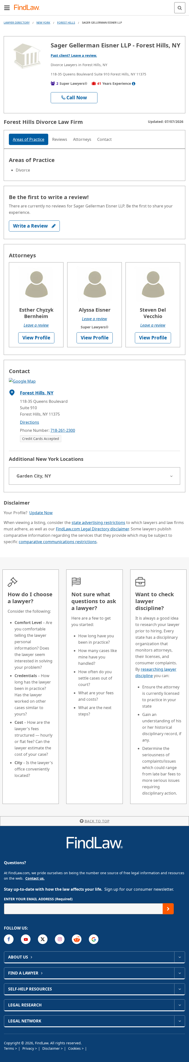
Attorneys (82, 139)
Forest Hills (66, 22)
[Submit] (168, 908)
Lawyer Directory (17, 22)
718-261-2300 (62, 430)
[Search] (179, 7)
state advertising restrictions (98, 522)
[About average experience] (133, 83)
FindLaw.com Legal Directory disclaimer (92, 529)
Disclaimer (51, 1048)
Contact (104, 139)
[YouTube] (26, 939)
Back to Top (97, 821)
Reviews (59, 139)
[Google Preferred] (93, 939)
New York (43, 22)
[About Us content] (179, 957)
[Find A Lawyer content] (179, 973)
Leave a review (36, 325)
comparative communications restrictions (58, 541)
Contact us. (35, 878)
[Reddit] (76, 939)
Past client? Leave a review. (74, 55)
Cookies (75, 1048)
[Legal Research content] (179, 1005)
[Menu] (7, 8)
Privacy (28, 1048)
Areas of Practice (28, 139)
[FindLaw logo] (28, 7)
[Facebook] (9, 939)
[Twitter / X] (42, 939)
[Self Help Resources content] (179, 989)
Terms (9, 1048)
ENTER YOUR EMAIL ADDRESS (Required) (38, 899)
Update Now (41, 512)
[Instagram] (59, 939)
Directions (29, 422)
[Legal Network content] (179, 1021)
